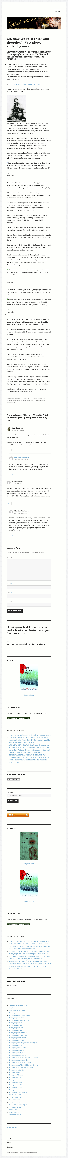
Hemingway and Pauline (17, 1048)
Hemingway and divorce (17, 1030)
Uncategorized (11, 402)
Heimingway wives (15, 1013)
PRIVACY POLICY (12, 1127)
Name (9, 584)
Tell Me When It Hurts (16, 1095)
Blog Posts (12, 1008)
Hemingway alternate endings (19, 1015)
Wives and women (15, 1115)
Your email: (11, 792)
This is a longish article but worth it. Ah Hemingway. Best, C (29, 735)
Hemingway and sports (13, 400)
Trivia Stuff (13, 1110)
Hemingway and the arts (17, 1055)
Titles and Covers (15, 1107)
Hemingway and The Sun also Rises (21, 1067)
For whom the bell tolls (17, 1010)
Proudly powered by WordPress (28, 1152)
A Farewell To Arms (15, 1003)
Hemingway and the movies (18, 1060)
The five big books (15, 1097)
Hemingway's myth (15, 1087)
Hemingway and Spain (16, 1050)
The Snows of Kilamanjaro (18, 1105)
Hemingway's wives (15, 1090)
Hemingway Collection (16, 1070)
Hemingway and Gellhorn (18, 1038)
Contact (10, 1147)
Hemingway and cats (16, 1023)
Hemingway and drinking (17, 1033)
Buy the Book (29, 695)
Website (10, 601)
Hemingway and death (16, 1028)
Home (9, 1138)
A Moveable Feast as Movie (18, 1005)
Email (9, 592)
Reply (9, 450)
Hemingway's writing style (18, 1092)
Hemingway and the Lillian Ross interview (23, 1057)
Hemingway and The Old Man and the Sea (33, 400)
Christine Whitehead (15, 398)
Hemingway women (16, 1082)
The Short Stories (15, 1102)
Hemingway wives (15, 1080)
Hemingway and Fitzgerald (18, 1035)
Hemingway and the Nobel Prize (20, 1062)
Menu (57, 11)
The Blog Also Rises (12, 1152)
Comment (11, 557)
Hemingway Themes (16, 1075)
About (9, 1143)
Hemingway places (15, 1072)
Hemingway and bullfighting (19, 1020)
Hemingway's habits (16, 1085)
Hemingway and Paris (16, 1045)
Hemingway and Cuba (38, 398)
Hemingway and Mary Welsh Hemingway (23, 1043)
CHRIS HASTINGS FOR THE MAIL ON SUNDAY (25, 84)
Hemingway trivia (15, 1077)
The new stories (14, 1100)
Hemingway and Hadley (17, 1040)
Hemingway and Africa (16, 1018)
